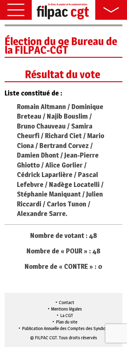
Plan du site (66, 322)
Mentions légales (66, 309)
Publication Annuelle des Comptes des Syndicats (67, 328)
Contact (66, 302)
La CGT (66, 315)
